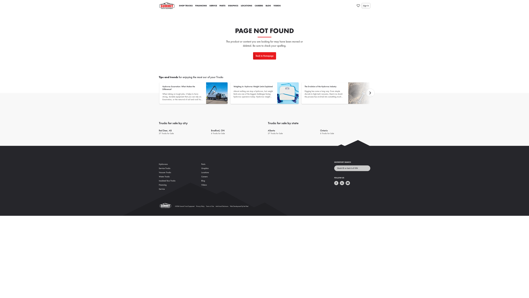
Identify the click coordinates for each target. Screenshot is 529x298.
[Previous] (370, 93)
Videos (277, 5)
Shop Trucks (186, 5)
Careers (259, 5)
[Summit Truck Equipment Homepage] (167, 206)
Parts (222, 5)
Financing (201, 5)
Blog (268, 5)
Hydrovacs (163, 164)
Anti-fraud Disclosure (222, 206)
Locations (246, 5)
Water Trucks (164, 176)
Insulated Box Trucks (167, 180)
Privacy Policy (200, 206)
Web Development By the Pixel (239, 206)
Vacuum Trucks (165, 172)
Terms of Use (210, 206)
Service (213, 5)
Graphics (233, 5)
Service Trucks (164, 168)
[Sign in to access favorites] (358, 5)
